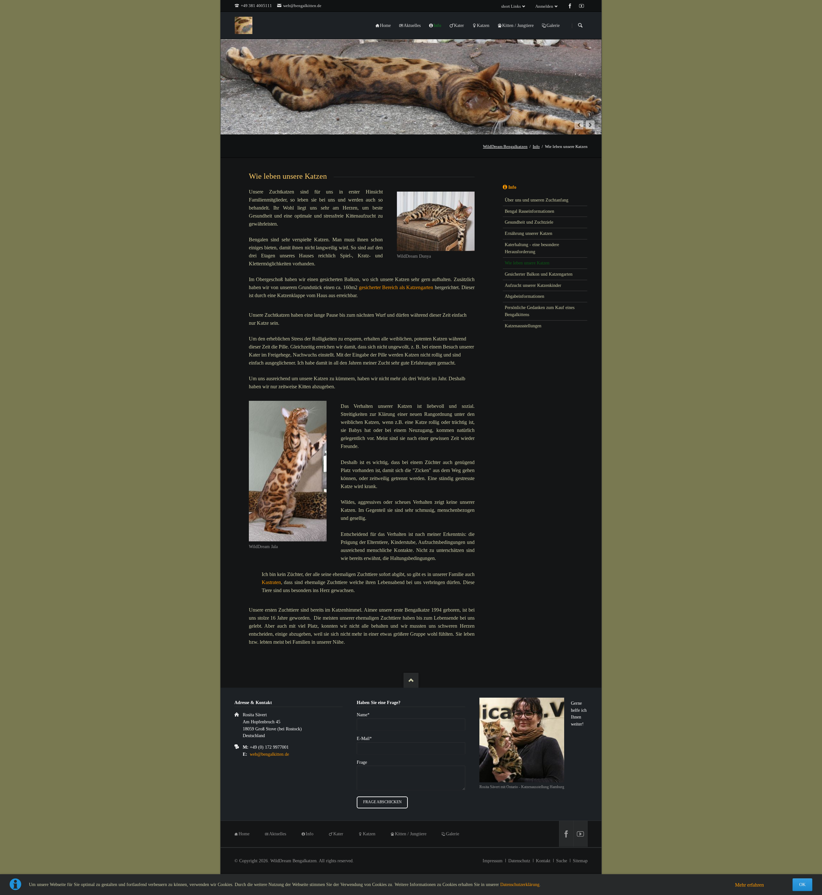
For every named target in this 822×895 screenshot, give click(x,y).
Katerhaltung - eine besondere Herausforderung (532, 248)
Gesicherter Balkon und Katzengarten (539, 274)
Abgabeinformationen (524, 296)
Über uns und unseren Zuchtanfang (536, 200)
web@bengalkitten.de (269, 754)
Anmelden (544, 6)
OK (802, 884)
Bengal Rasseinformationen (529, 211)
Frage (362, 762)
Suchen (580, 25)
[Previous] (579, 125)
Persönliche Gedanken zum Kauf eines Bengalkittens (539, 311)
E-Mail (366, 738)
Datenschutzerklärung (519, 884)
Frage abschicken (382, 802)
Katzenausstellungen (523, 325)
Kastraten (271, 582)
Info (512, 187)
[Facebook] (570, 6)
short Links (511, 6)
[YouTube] (580, 834)
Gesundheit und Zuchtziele (529, 222)
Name (366, 714)
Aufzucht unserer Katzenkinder (533, 285)
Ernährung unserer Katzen (528, 233)
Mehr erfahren (749, 885)
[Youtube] (581, 6)
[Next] (590, 125)
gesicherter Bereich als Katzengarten (396, 287)
